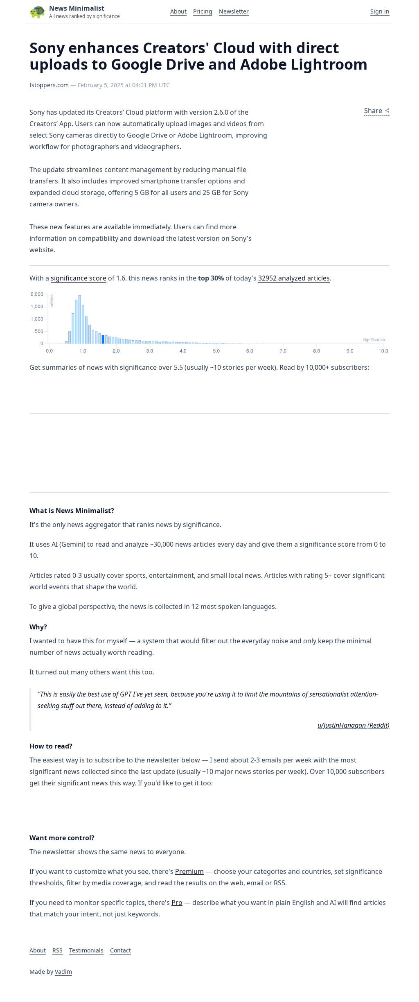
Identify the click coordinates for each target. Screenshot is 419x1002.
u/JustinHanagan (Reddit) (354, 725)
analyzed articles (294, 278)
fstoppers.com (49, 85)
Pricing (202, 11)
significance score (78, 278)
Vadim (63, 971)
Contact (120, 950)
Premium (189, 871)
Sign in (380, 11)
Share (373, 110)
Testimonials (86, 950)
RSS (57, 950)
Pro (176, 902)
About (178, 11)
